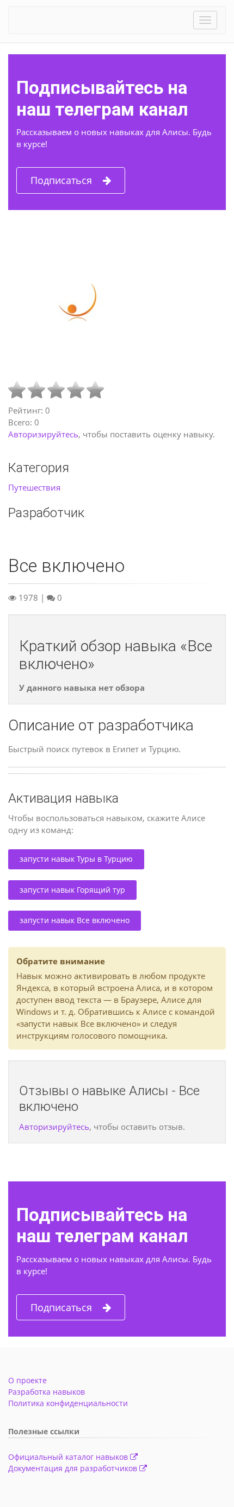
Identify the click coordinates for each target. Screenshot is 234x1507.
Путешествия (34, 487)
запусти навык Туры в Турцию (76, 859)
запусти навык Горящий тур (72, 890)
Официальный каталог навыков (69, 1457)
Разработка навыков (46, 1392)
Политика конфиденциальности (68, 1403)
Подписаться (61, 180)
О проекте (27, 1380)
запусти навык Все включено (75, 920)
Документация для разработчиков (73, 1468)
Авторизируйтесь (43, 434)
